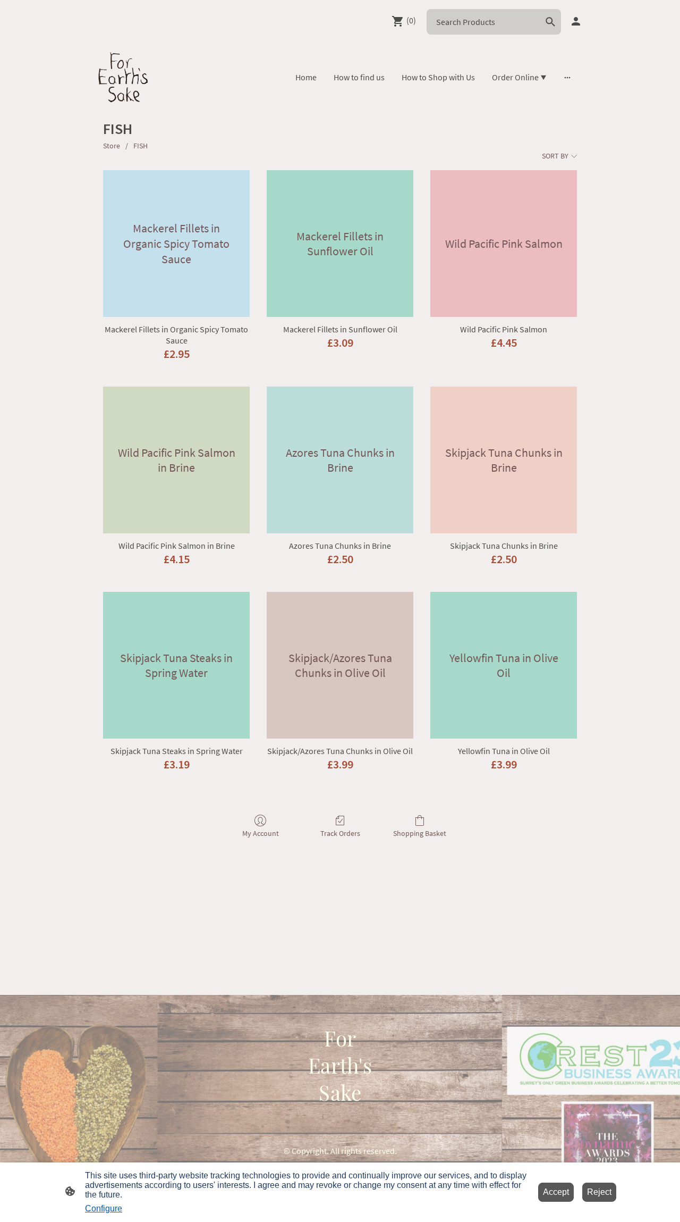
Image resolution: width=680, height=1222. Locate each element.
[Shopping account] (576, 21)
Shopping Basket (419, 833)
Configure (103, 1208)
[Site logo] (123, 77)
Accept (556, 1191)
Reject (599, 1191)
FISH (140, 145)
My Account (260, 833)
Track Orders (340, 833)
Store (111, 145)
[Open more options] (567, 77)
